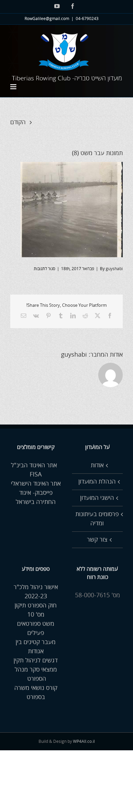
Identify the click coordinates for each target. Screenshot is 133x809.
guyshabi (114, 268)
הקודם (18, 122)
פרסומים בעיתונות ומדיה (97, 518)
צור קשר (97, 539)
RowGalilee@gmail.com (47, 18)
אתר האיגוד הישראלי (36, 483)
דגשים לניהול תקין (36, 660)
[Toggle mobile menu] (13, 86)
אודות (97, 465)
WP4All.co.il (84, 741)
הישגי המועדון (97, 498)
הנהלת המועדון (97, 481)
